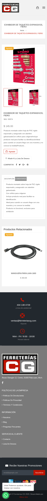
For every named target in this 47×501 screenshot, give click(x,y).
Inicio (22, 30)
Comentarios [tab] (21, 179)
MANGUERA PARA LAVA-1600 (23, 273)
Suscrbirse (39, 473)
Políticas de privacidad (12, 400)
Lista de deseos (9, 444)
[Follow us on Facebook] (16, 164)
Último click (23, 497)
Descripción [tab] (9, 179)
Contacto (6, 439)
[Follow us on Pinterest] (27, 164)
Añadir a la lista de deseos (18, 158)
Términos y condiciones (13, 405)
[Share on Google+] (24, 164)
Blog (5, 422)
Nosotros (6, 417)
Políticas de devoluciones (13, 396)
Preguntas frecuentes (12, 427)
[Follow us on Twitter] (19, 164)
